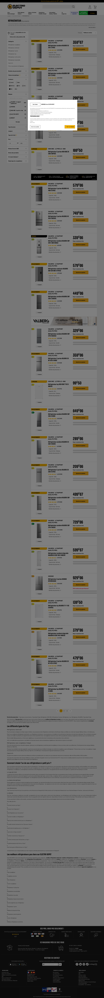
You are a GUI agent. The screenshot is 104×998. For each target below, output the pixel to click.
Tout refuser (35, 104)
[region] (52, 115)
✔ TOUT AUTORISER (69, 126)
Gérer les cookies (35, 126)
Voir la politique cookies (34, 116)
